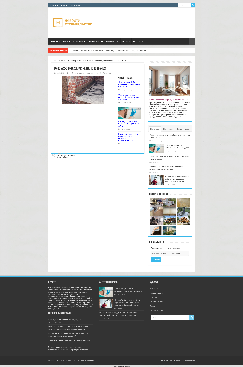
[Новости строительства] (73, 23)
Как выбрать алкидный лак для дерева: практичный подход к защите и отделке (118, 313)
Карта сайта (76, 5)
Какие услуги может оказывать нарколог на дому (129, 123)
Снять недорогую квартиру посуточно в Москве (169, 100)
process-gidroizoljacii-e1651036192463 (77, 61)
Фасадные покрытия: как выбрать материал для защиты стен (129, 97)
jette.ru (127, 366)
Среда (138, 41)
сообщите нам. (54, 309)
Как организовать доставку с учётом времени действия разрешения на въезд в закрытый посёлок (107, 50)
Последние (155, 129)
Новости (66, 41)
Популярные (168, 129)
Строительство (79, 41)
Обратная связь (188, 360)
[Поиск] (193, 5)
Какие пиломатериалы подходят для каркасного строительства (129, 137)
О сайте (164, 360)
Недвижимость (112, 41)
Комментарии (183, 129)
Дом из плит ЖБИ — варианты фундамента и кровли (129, 84)
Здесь (170, 117)
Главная (56, 41)
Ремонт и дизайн (96, 41)
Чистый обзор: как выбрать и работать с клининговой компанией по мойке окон (177, 179)
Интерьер (126, 41)
